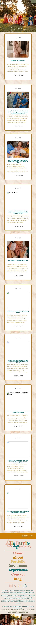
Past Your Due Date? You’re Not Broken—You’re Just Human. (18, 412)
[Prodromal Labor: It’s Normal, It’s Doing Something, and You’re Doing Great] (18, 349)
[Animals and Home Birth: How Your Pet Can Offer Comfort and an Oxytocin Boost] (18, 449)
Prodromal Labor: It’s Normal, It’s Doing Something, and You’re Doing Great (18, 362)
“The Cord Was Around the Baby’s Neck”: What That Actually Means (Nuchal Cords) (18, 212)
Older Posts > (28, 536)
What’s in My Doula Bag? (18, 60)
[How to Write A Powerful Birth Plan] (18, 249)
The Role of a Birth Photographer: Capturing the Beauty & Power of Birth (18, 161)
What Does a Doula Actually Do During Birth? (18, 311)
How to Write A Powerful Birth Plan (18, 260)
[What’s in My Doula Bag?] (18, 49)
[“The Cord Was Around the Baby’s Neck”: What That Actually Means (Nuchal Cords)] (18, 200)
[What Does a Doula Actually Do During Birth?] (18, 300)
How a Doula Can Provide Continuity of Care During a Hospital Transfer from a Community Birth (18, 112)
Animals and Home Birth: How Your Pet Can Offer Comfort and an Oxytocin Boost (18, 462)
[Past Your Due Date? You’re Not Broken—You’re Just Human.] (18, 400)
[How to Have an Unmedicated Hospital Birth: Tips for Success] (18, 500)
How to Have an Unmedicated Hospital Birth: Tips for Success (18, 512)
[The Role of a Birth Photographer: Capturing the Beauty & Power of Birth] (18, 149)
